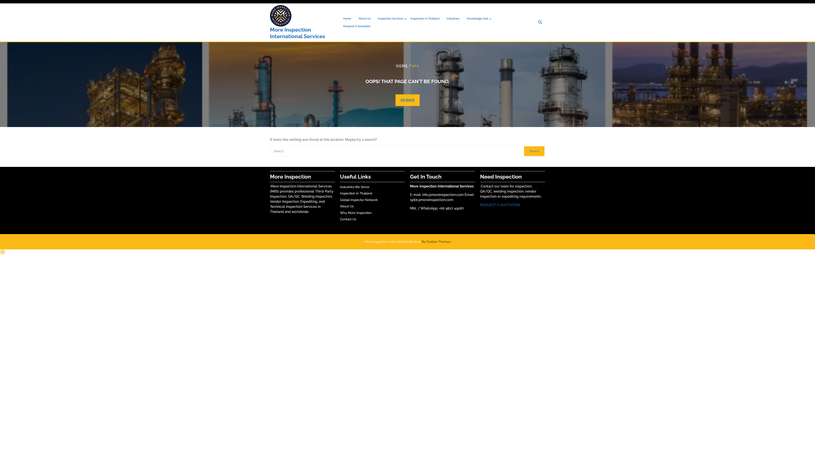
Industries (453, 18)
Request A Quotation (357, 26)
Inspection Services (390, 18)
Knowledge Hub (477, 18)
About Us (364, 18)
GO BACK (407, 100)
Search (534, 151)
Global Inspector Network (359, 200)
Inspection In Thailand (424, 18)
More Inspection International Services (297, 33)
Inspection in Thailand (356, 193)
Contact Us (348, 219)
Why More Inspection (356, 213)
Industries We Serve (354, 187)
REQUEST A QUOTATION (500, 205)
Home (347, 18)
